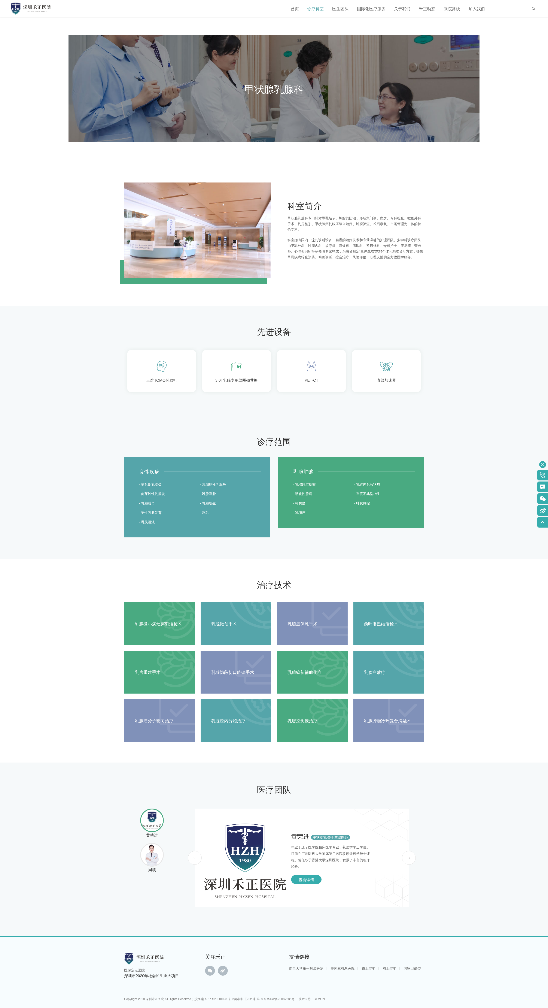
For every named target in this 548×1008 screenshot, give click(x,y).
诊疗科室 (315, 8)
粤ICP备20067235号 (281, 999)
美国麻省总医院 (342, 968)
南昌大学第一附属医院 (306, 968)
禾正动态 (427, 8)
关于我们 (402, 8)
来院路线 (452, 8)
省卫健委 (389, 968)
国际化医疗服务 (371, 8)
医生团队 (340, 8)
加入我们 (477, 8)
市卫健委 (368, 968)
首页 (295, 8)
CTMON (319, 999)
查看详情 (306, 879)
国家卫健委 (412, 968)
